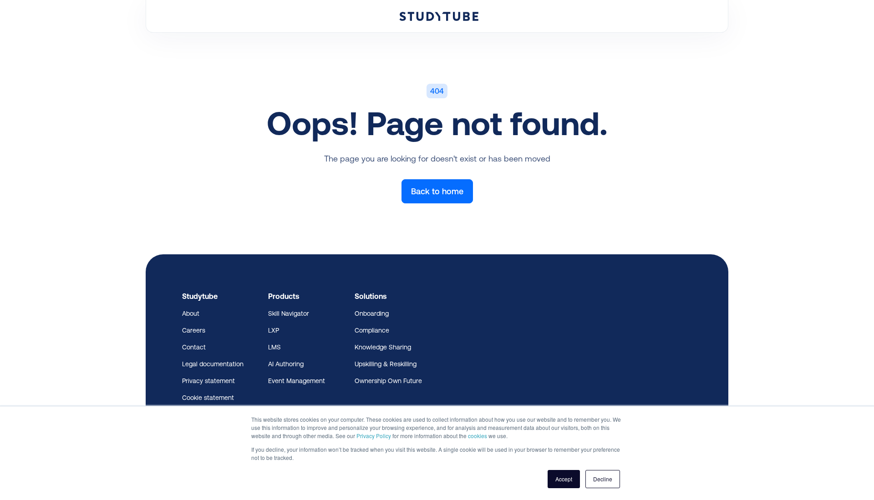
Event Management (296, 380)
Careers (193, 330)
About (190, 313)
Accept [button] (563, 479)
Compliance (372, 330)
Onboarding (372, 313)
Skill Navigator (288, 313)
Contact (194, 347)
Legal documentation (213, 364)
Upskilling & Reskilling (386, 364)
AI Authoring (286, 364)
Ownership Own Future (388, 380)
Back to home (437, 191)
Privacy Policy (373, 435)
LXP (273, 330)
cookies (477, 435)
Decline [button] (602, 479)
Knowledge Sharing (383, 347)
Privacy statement (208, 380)
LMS (274, 347)
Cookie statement (208, 397)
